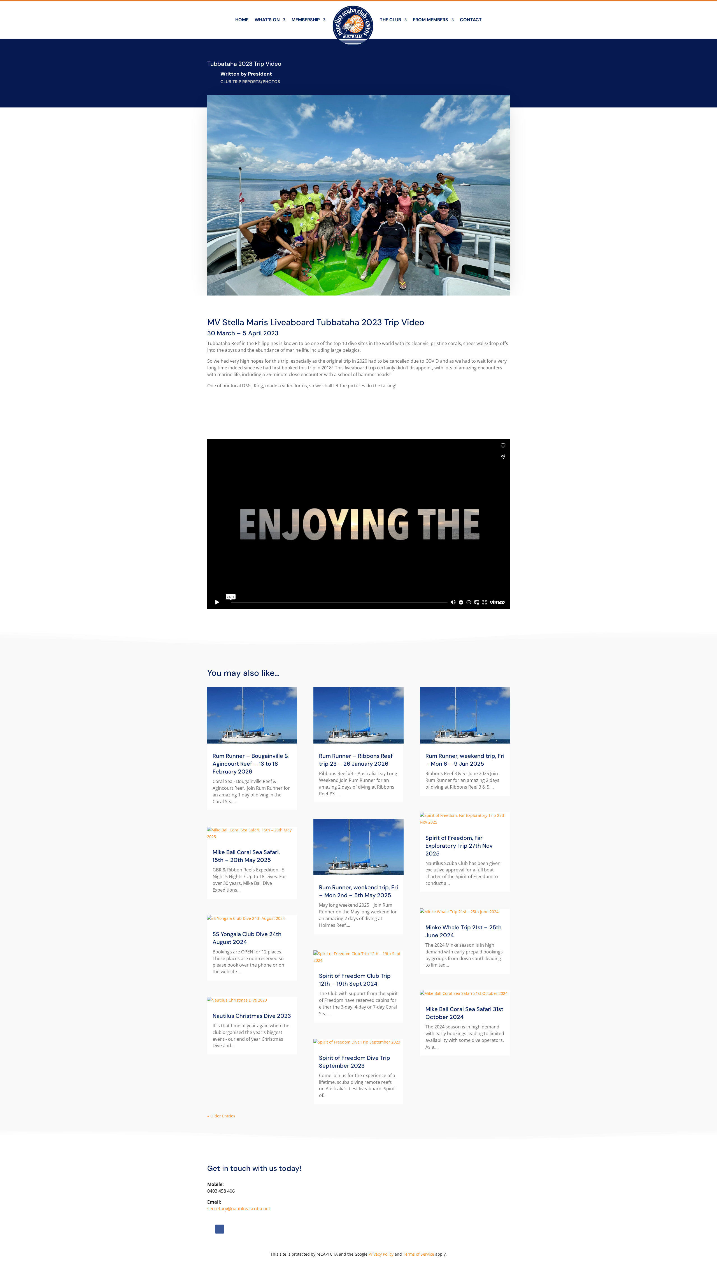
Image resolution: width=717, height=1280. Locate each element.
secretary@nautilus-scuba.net (238, 1209)
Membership (306, 20)
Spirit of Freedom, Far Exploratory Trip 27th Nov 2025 (459, 845)
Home (241, 20)
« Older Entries (221, 1116)
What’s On (267, 20)
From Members (430, 20)
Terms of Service (418, 1254)
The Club (390, 20)
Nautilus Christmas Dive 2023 (252, 1015)
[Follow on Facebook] (219, 1229)
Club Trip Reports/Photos (250, 82)
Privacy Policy (381, 1254)
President (260, 74)
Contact (471, 20)
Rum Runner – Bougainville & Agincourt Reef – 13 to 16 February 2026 (251, 763)
